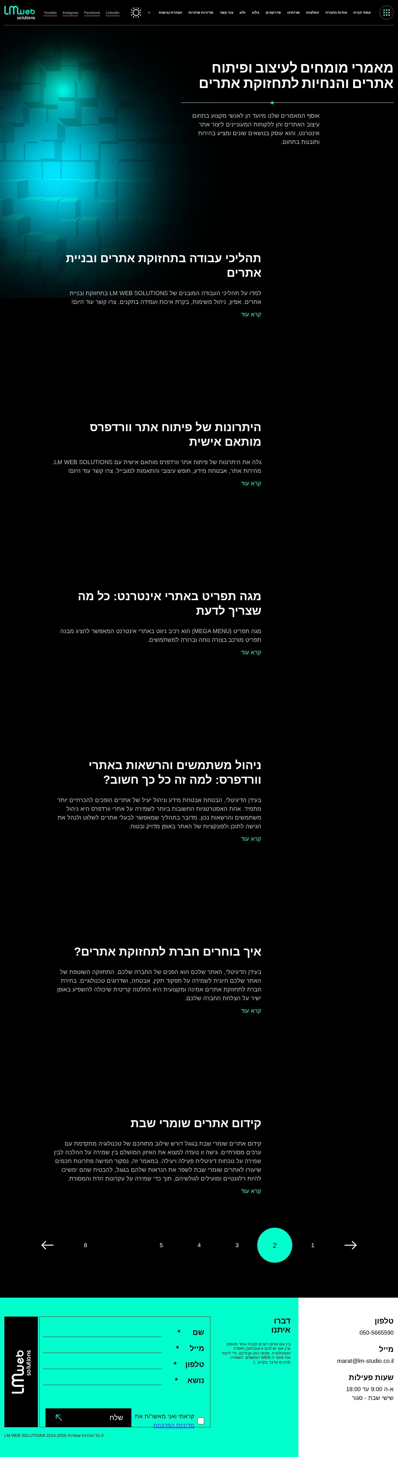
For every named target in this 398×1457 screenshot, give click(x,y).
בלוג (255, 12)
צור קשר (226, 12)
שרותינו (293, 12)
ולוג (242, 12)
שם (190, 1332)
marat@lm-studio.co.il (365, 1361)
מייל (190, 1348)
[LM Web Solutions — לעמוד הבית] (19, 12)
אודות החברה (336, 12)
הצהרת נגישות (170, 12)
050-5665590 (377, 1332)
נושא (189, 1380)
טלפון (189, 1364)
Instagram (70, 13)
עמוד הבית (362, 12)
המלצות (312, 12)
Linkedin (112, 13)
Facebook (92, 13)
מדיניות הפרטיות (173, 1425)
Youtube (50, 13)
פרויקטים (273, 12)
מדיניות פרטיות (201, 12)
